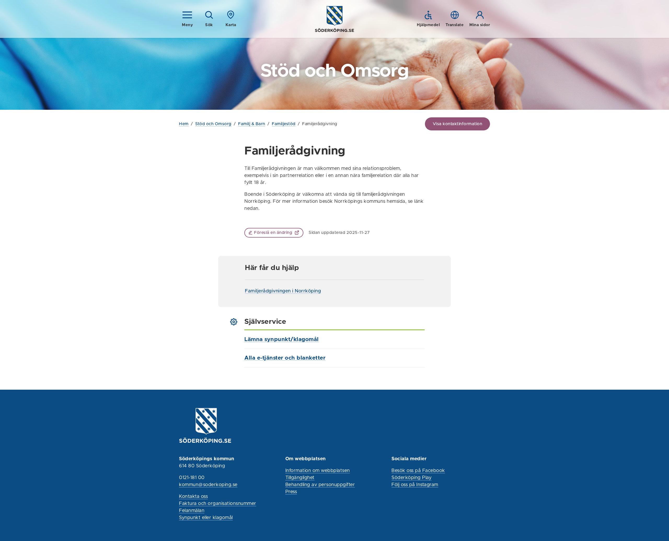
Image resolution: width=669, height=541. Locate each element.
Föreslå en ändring (273, 233)
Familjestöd (284, 124)
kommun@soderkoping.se (208, 484)
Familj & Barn (251, 124)
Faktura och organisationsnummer (217, 503)
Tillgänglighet (300, 477)
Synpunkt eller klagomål (206, 517)
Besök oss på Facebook (418, 470)
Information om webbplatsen (317, 470)
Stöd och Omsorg (213, 124)
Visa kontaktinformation (457, 124)
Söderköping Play (411, 477)
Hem (184, 124)
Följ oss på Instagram (414, 484)
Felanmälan (191, 510)
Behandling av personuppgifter (320, 484)
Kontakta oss (193, 496)
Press (291, 492)
